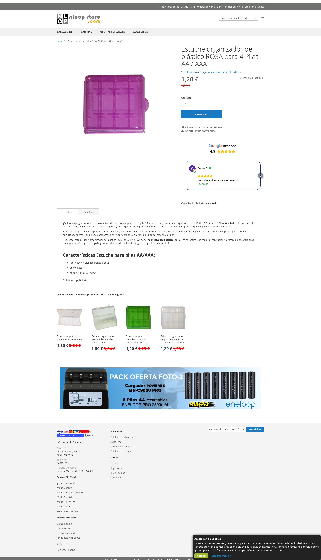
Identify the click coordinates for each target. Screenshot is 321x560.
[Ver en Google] (192, 168)
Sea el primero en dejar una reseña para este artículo (211, 72)
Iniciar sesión (232, 6)
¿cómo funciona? (66, 483)
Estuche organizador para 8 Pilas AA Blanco (69, 338)
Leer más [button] (203, 183)
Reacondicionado (66, 533)
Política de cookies (120, 451)
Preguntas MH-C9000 (68, 511)
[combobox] (238, 18)
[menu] (161, 32)
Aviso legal (116, 441)
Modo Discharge (66, 501)
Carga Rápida (64, 523)
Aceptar (201, 555)
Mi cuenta (116, 463)
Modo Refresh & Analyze (70, 492)
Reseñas (88, 212)
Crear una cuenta (254, 6)
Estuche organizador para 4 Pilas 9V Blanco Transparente (103, 339)
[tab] (67, 211)
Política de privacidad (122, 437)
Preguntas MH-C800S (68, 537)
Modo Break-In (65, 497)
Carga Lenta (63, 528)
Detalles (67, 212)
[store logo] (78, 19)
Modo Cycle (63, 506)
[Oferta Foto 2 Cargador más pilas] (160, 408)
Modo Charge (64, 487)
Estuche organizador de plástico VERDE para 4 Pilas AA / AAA (137, 339)
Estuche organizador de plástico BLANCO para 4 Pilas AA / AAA (172, 339)
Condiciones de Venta (122, 446)
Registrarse (116, 468)
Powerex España (66, 549)
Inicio (59, 41)
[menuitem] (65, 32)
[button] (184, 175)
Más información (221, 555)
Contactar (115, 477)
